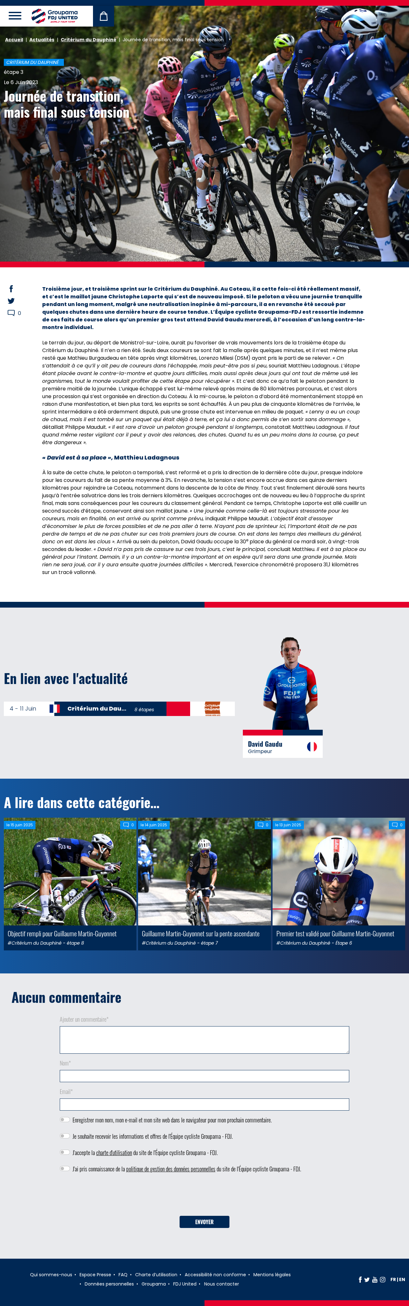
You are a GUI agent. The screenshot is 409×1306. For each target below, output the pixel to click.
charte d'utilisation (114, 1152)
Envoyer (204, 1222)
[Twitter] (367, 1279)
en (402, 1279)
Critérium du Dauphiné (88, 39)
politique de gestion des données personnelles (170, 1169)
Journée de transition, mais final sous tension (66, 104)
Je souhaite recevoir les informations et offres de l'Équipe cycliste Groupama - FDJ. (153, 1136)
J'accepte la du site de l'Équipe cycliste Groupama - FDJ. (145, 1152)
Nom (65, 1063)
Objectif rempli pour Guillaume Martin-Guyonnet (62, 933)
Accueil (14, 39)
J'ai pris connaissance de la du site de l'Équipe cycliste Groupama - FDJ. (187, 1169)
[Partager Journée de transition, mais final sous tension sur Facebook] (17, 288)
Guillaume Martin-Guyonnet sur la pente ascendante (200, 933)
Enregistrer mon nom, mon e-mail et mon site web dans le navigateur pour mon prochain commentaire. (172, 1120)
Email (66, 1091)
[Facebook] (360, 1279)
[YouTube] (375, 1279)
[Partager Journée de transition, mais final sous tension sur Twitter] (17, 300)
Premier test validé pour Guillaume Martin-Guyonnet (335, 933)
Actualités (41, 39)
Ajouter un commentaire (84, 1019)
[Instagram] (383, 1279)
